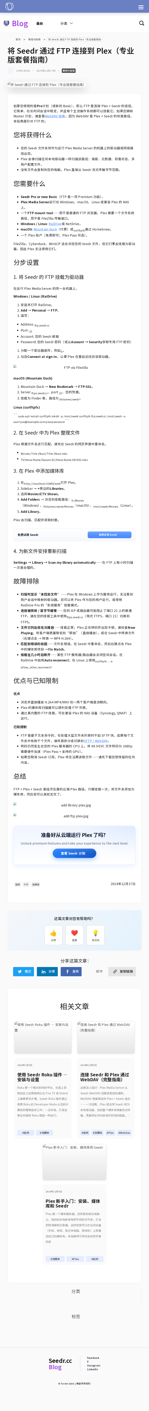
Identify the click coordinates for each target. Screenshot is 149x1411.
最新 (39, 23)
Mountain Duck (45, 229)
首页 (18, 39)
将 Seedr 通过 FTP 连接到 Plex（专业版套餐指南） (77, 39)
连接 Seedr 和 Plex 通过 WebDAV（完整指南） (104, 1076)
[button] (23, 971)
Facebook (93, 1358)
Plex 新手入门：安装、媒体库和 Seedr (73, 1203)
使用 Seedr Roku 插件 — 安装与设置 (42, 1076)
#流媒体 (44, 1133)
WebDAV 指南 (55, 116)
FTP (26, 884)
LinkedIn (92, 1369)
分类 (64, 23)
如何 (17, 884)
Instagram (93, 1365)
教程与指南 (34, 39)
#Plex (110, 1133)
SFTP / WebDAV (96, 740)
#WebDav (124, 1133)
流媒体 (35, 884)
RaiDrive (55, 223)
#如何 (25, 1133)
